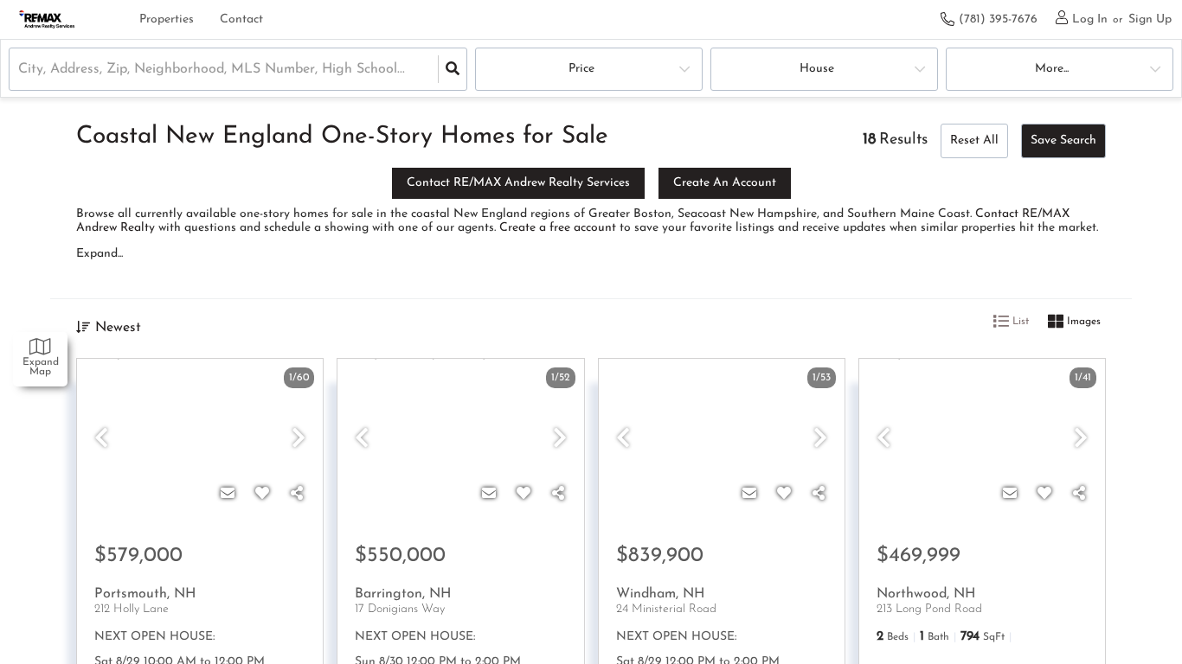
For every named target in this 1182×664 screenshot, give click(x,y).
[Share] (296, 494)
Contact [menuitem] (241, 19)
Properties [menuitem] (166, 19)
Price (581, 68)
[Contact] (227, 494)
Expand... (99, 253)
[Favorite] (262, 494)
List (1019, 322)
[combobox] (20, 70)
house (817, 68)
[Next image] (298, 440)
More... (1052, 68)
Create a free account (557, 227)
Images (1082, 322)
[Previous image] (101, 440)
